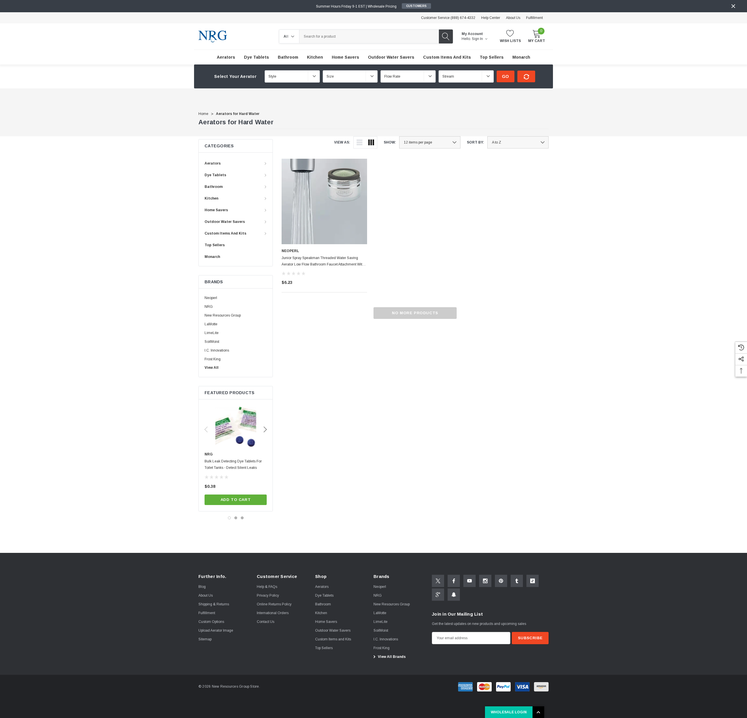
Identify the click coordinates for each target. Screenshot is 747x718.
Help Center (490, 18)
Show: (390, 142)
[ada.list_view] (359, 142)
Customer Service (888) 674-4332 (448, 18)
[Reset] (526, 76)
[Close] (733, 6)
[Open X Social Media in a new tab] (438, 581)
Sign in (478, 39)
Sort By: (475, 142)
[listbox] (518, 142)
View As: (342, 142)
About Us (513, 18)
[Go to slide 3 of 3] (242, 517)
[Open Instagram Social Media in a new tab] (485, 581)
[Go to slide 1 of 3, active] (229, 517)
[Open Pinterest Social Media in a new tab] (501, 581)
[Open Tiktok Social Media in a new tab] (532, 581)
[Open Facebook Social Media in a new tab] (454, 581)
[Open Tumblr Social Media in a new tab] (517, 581)
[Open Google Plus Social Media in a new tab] (438, 594)
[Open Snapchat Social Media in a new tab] (454, 594)
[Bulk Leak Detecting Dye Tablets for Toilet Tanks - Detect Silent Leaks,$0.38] (236, 427)
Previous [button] (206, 429)
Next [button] (265, 429)
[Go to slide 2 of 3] (235, 517)
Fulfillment (534, 18)
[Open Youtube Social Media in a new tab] (469, 581)
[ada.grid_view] (371, 142)
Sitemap (205, 639)
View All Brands (391, 657)
